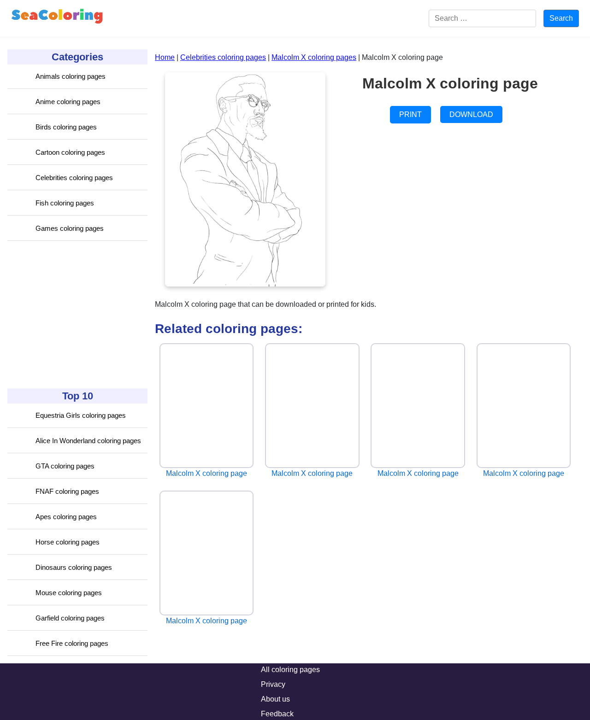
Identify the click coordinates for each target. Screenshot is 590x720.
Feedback (277, 714)
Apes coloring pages (66, 517)
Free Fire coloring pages (71, 643)
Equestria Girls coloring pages (80, 415)
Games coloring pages (69, 228)
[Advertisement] (76, 315)
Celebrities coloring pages (74, 177)
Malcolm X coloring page (206, 473)
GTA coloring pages (64, 466)
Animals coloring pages (70, 76)
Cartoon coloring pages (70, 152)
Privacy (273, 684)
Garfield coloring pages (70, 618)
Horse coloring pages (67, 542)
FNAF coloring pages (67, 491)
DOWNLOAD (471, 114)
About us (275, 699)
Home (165, 57)
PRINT (410, 114)
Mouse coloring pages (68, 593)
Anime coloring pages (67, 101)
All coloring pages (290, 669)
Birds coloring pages (66, 127)
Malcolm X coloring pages (313, 57)
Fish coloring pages (64, 203)
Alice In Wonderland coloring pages (88, 441)
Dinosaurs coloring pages (73, 567)
